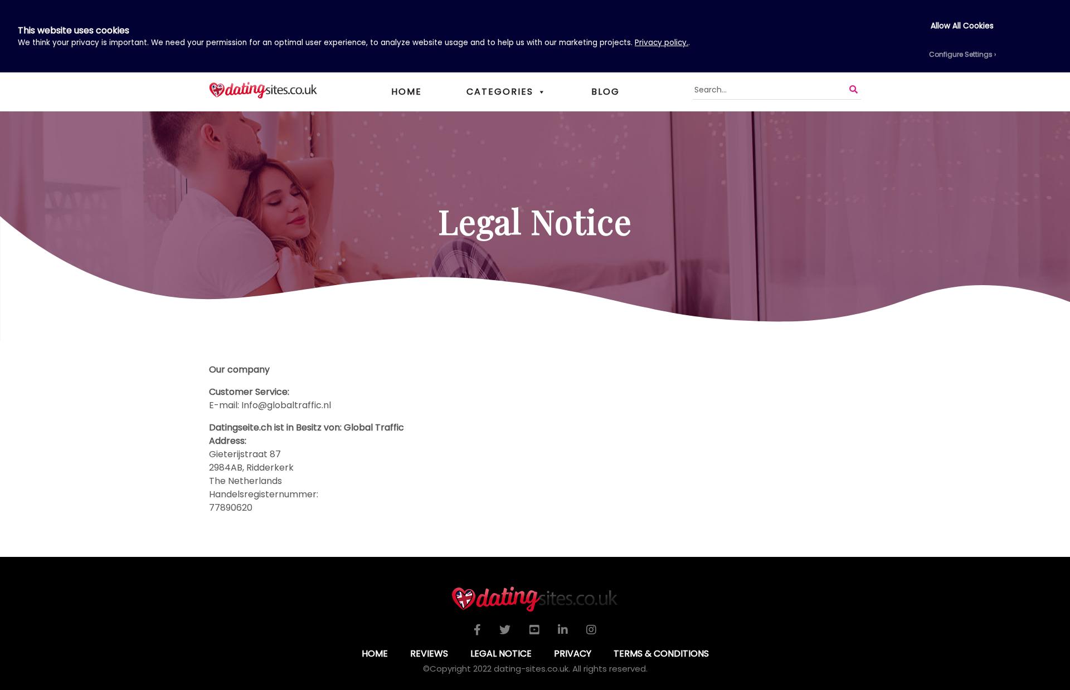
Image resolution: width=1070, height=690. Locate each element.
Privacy (572, 653)
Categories (499, 91)
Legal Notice (501, 653)
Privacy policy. (661, 42)
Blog (605, 91)
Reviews (429, 653)
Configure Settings (961, 54)
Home (406, 91)
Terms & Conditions (661, 653)
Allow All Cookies (962, 26)
